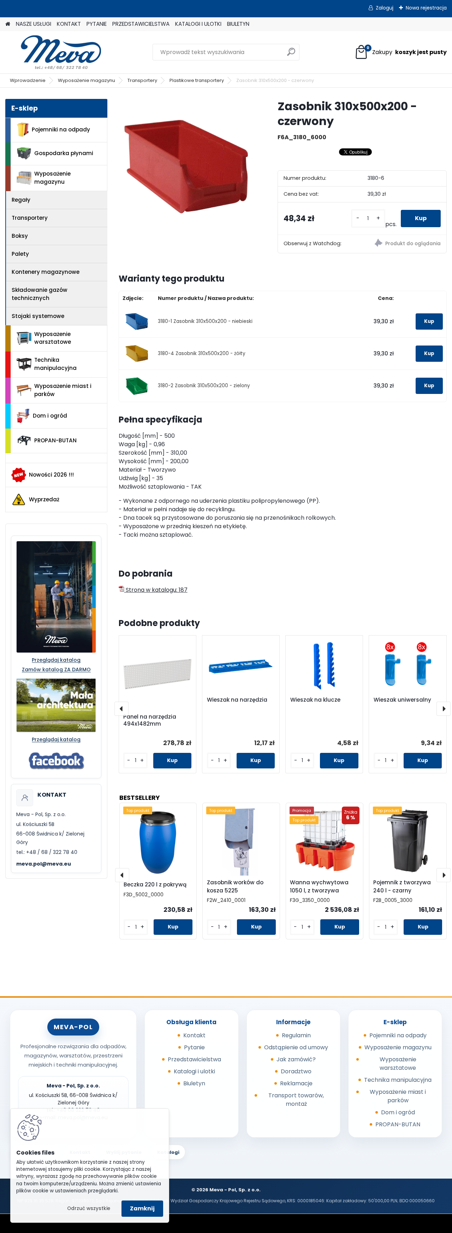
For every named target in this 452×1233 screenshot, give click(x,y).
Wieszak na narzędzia (237, 699)
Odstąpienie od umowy (296, 1047)
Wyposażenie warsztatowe (52, 338)
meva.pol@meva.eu (43, 863)
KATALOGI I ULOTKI (198, 24)
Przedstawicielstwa (194, 1059)
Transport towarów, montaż (296, 1099)
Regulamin (296, 1035)
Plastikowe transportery (197, 80)
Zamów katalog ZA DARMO (56, 669)
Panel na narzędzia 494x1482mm (149, 720)
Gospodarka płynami (63, 153)
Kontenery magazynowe (45, 272)
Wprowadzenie (28, 80)
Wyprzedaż (44, 499)
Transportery (142, 80)
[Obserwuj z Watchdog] (404, 244)
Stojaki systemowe (38, 316)
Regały (21, 199)
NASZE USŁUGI (33, 24)
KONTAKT (69, 24)
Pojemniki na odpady (61, 129)
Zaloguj (384, 7)
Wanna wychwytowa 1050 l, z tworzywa (319, 886)
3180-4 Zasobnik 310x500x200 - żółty (201, 353)
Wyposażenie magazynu (86, 80)
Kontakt (194, 1035)
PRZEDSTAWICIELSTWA (141, 24)
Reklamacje (296, 1083)
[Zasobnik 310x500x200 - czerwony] (187, 167)
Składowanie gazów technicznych (39, 294)
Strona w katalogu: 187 (156, 590)
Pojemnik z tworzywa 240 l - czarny (402, 886)
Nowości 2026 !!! (51, 474)
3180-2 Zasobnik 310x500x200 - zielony (204, 385)
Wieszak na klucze (315, 699)
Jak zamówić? (296, 1059)
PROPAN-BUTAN (55, 440)
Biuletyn (194, 1083)
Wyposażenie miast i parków (62, 390)
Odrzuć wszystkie (88, 1208)
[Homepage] (7, 24)
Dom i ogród (50, 415)
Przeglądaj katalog (56, 659)
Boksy (20, 236)
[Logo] (53, 52)
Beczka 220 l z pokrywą (155, 884)
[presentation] (121, 709)
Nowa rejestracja (426, 7)
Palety (20, 254)
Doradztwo (296, 1071)
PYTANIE (97, 24)
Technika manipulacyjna (55, 364)
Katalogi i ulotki (194, 1071)
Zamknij (142, 1208)
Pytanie (194, 1047)
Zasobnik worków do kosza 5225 (235, 886)
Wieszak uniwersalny (402, 699)
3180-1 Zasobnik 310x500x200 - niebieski (205, 321)
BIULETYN (238, 24)
